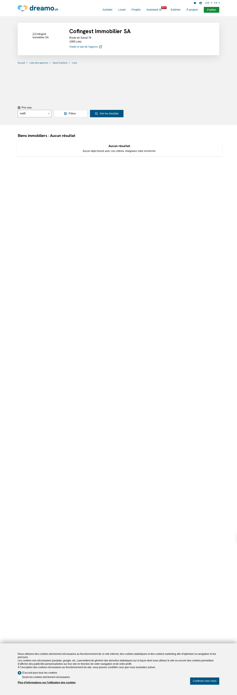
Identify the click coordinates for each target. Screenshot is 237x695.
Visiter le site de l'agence (83, 46)
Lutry (74, 62)
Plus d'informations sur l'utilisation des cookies (47, 682)
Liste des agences (39, 62)
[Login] (200, 3)
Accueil (21, 62)
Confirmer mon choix (205, 681)
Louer (122, 9)
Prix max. (27, 107)
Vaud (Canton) (60, 62)
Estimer (176, 9)
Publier (211, 9)
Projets (136, 9)
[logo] (38, 8)
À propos (192, 9)
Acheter (108, 9)
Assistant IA (154, 9)
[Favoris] (194, 3)
